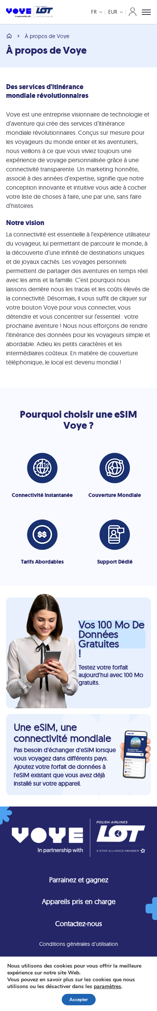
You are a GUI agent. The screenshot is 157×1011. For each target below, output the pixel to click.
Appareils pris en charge (78, 901)
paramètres (107, 986)
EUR (112, 11)
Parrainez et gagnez (78, 879)
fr (94, 11)
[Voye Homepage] (29, 12)
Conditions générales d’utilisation (78, 944)
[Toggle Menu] (146, 12)
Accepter (78, 1000)
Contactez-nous (78, 923)
